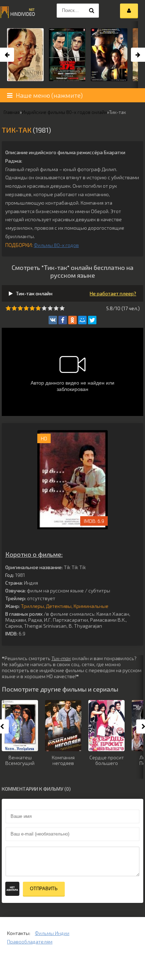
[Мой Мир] (82, 320)
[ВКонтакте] (53, 320)
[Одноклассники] (72, 320)
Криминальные (91, 606)
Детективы (58, 606)
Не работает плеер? (113, 293)
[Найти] (92, 11)
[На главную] (17, 10)
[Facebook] (62, 320)
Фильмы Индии (52, 933)
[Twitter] (92, 320)
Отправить (44, 888)
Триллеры (32, 606)
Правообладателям (29, 942)
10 (62, 308)
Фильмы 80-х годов (56, 245)
